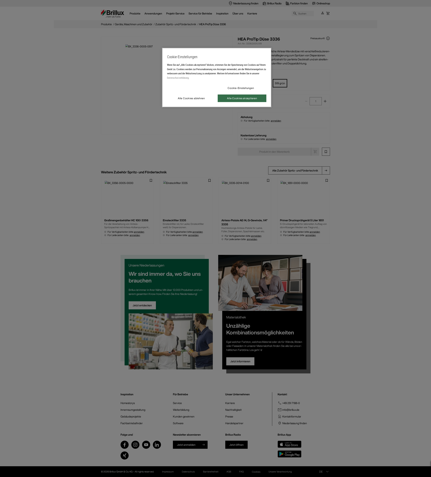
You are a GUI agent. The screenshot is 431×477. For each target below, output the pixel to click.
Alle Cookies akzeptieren (242, 98)
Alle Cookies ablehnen (191, 98)
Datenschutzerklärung (178, 77)
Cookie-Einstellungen (241, 88)
